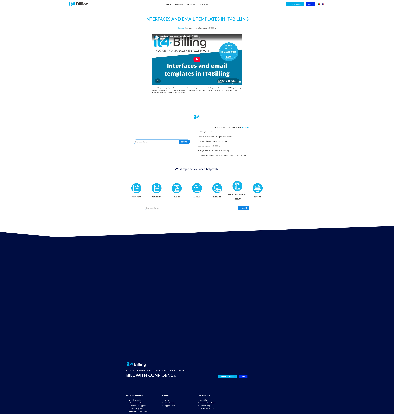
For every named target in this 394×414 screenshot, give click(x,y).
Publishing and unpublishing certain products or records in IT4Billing (222, 155)
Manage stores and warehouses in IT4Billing (213, 150)
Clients (177, 197)
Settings (181, 28)
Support (191, 4)
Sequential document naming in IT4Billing (212, 141)
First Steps (136, 197)
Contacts (203, 4)
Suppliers (217, 197)
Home (168, 4)
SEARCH (184, 142)
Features (179, 4)
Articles (197, 197)
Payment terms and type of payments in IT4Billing (215, 137)
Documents (156, 197)
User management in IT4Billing (209, 146)
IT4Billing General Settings (207, 132)
